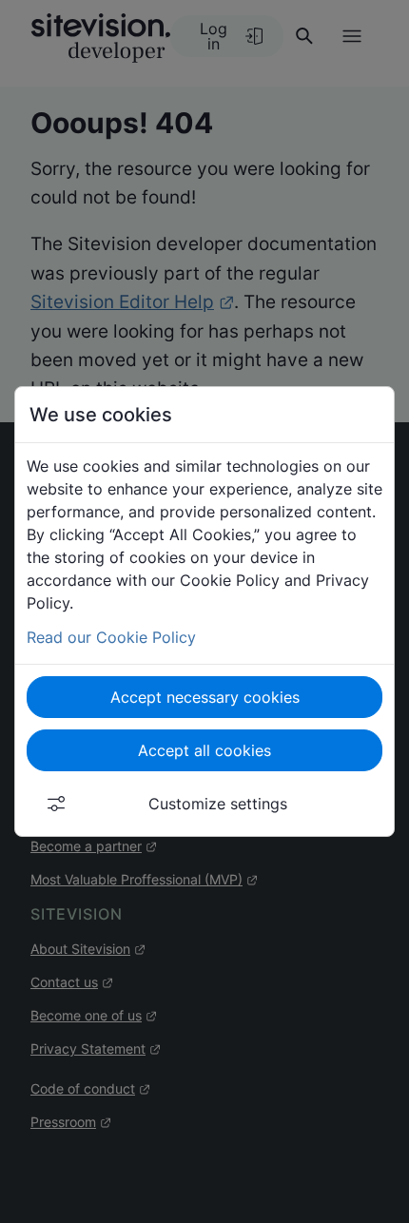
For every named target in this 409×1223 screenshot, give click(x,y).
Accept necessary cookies (205, 697)
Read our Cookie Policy (111, 637)
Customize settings (217, 803)
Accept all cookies (204, 750)
